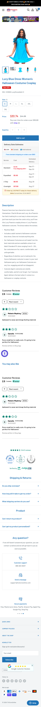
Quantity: (5, 130)
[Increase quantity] (24, 130)
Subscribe (9, 660)
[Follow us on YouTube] (20, 680)
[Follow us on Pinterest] (16, 680)
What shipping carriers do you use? (16, 501)
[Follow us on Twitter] (7, 680)
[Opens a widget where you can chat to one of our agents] (33, 703)
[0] (37, 10)
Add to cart (20, 138)
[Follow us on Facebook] (3, 680)
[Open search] (28, 10)
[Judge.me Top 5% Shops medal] (20, 459)
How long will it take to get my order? (16, 493)
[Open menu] (3, 10)
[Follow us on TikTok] (24, 680)
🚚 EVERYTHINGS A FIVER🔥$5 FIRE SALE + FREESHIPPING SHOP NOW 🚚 (20, 3)
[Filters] (4, 302)
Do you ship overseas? (11, 486)
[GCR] (9, 666)
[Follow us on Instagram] (12, 680)
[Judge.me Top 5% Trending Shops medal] (31, 459)
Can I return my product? (12, 519)
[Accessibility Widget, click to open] (4, 353)
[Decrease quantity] (12, 130)
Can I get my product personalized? (16, 526)
